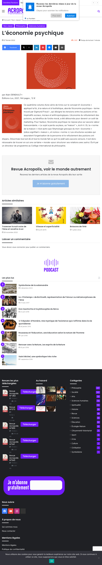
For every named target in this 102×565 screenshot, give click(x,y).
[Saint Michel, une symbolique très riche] (9, 360)
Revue (74, 413)
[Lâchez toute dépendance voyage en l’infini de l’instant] (40, 400)
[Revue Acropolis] (19, 11)
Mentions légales (9, 545)
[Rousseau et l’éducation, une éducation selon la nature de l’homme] (9, 336)
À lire (74, 439)
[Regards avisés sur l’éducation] (61, 390)
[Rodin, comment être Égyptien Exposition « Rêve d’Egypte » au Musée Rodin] (51, 409)
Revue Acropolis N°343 (13, 458)
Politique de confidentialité (13, 549)
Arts (73, 396)
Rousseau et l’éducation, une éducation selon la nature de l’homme (51, 332)
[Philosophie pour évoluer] (51, 389)
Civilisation (76, 448)
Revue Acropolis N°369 (13, 426)
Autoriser (71, 15)
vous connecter (18, 247)
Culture (75, 443)
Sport (74, 435)
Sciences (75, 418)
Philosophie (21, 26)
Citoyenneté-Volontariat (82, 431)
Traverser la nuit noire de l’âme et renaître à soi (14, 227)
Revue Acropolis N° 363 (13, 393)
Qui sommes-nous (9, 527)
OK (51, 561)
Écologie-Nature (78, 426)
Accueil (7, 20)
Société (75, 392)
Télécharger (29, 391)
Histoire (75, 409)
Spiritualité (76, 405)
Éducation (76, 422)
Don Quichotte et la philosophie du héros (39, 309)
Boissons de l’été (78, 226)
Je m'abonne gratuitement (51, 183)
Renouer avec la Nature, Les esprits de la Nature (42, 344)
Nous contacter (8, 531)
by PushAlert (31, 18)
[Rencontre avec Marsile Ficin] (51, 398)
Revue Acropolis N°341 (13, 442)
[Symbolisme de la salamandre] (9, 289)
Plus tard (56, 15)
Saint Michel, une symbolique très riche (38, 356)
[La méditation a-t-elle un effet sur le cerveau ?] (40, 409)
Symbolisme (77, 452)
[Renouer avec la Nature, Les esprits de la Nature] (9, 348)
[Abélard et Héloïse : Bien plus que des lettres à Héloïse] (40, 390)
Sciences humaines (37, 26)
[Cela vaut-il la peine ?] (61, 397)
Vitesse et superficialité (47, 226)
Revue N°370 (12, 408)
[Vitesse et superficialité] (51, 215)
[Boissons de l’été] (85, 215)
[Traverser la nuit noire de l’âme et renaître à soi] (17, 215)
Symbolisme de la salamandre (33, 285)
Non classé (16, 20)
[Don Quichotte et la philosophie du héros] (9, 313)
